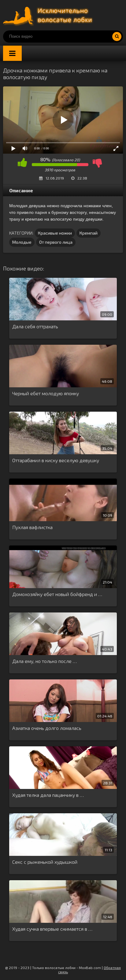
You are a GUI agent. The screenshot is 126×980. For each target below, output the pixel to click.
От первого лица (55, 242)
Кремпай (89, 232)
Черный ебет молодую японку (45, 393)
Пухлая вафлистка (32, 527)
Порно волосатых (49, 15)
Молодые (21, 242)
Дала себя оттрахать (35, 326)
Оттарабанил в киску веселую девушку (55, 460)
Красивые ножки (55, 232)
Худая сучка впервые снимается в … (52, 929)
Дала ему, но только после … (44, 661)
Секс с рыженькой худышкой (44, 862)
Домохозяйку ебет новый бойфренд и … (57, 594)
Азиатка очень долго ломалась (46, 728)
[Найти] (116, 36)
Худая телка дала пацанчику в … (48, 795)
